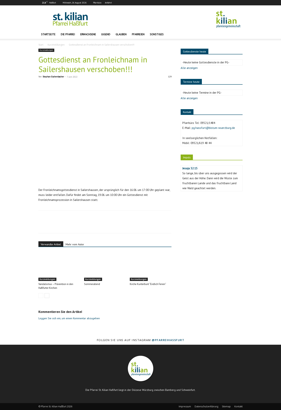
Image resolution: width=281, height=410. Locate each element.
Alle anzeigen (189, 68)
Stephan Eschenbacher (53, 76)
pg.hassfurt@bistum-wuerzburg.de (213, 128)
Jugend (105, 34)
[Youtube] (240, 2)
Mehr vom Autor (75, 244)
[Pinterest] (60, 225)
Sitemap (226, 406)
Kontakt (238, 406)
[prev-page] (40, 295)
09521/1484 (207, 123)
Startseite (48, 34)
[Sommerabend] (105, 266)
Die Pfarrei (68, 34)
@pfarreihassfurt (168, 340)
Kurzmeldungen (56, 44)
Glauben (121, 34)
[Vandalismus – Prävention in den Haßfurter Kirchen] (59, 266)
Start (40, 44)
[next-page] (47, 295)
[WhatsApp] (68, 225)
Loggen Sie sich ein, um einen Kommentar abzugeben (69, 318)
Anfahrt (108, 2)
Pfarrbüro (97, 2)
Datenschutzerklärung (206, 406)
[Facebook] (227, 2)
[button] (238, 34)
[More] (78, 225)
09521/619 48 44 (201, 143)
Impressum (185, 406)
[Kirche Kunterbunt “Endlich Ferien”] (150, 266)
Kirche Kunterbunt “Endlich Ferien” (148, 284)
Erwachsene (88, 34)
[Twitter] (51, 225)
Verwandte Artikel (51, 244)
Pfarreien (138, 34)
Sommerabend (92, 284)
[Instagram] (233, 2)
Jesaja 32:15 (189, 168)
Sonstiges (157, 34)
